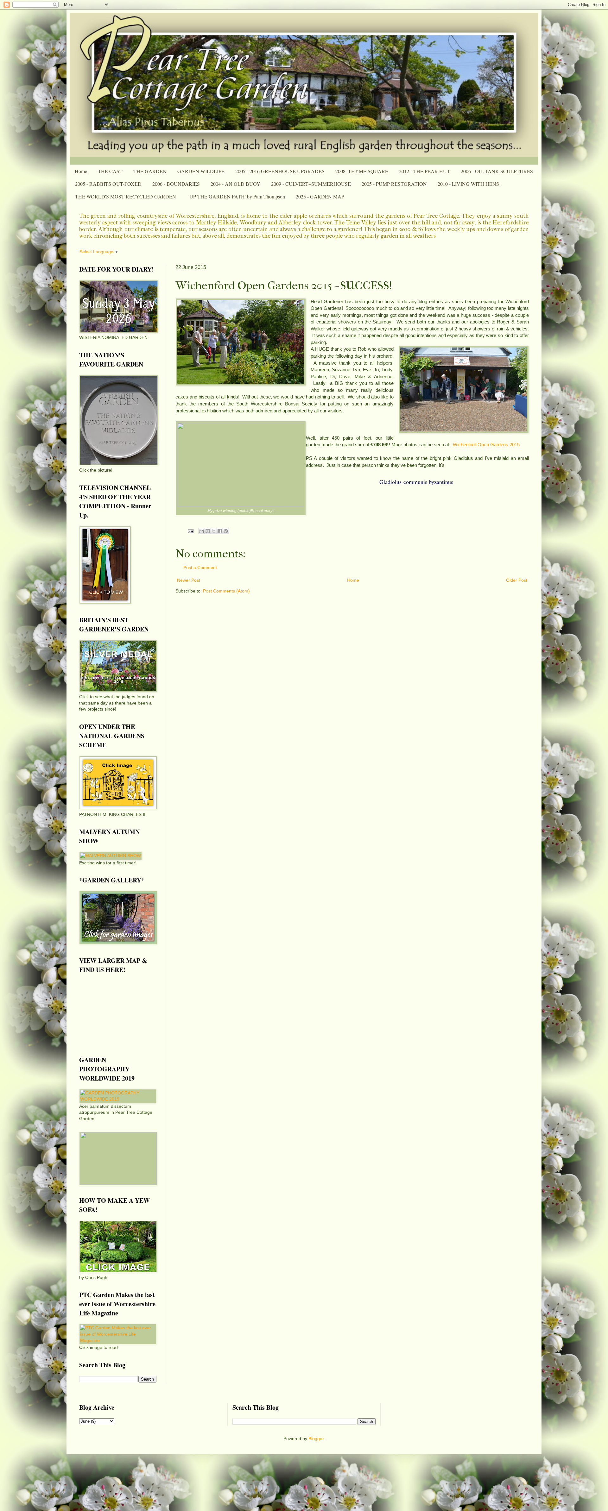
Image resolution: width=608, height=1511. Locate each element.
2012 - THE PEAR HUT (424, 171)
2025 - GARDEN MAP (320, 196)
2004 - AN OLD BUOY (235, 183)
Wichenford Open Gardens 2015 (486, 444)
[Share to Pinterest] (226, 531)
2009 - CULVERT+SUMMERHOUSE (311, 183)
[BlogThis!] (208, 531)
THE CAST (110, 171)
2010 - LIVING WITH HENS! (469, 183)
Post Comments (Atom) (226, 590)
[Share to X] (214, 531)
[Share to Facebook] (220, 531)
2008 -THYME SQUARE (361, 171)
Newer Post (188, 580)
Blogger (316, 1438)
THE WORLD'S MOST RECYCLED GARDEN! (126, 196)
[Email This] (202, 531)
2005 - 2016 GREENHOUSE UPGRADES (280, 171)
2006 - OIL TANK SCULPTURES (497, 171)
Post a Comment (200, 567)
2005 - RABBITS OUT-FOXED (108, 183)
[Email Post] (190, 531)
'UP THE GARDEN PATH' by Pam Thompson (236, 196)
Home (81, 171)
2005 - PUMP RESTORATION (394, 183)
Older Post (516, 580)
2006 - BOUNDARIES (176, 183)
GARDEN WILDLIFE (201, 171)
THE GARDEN (150, 171)
